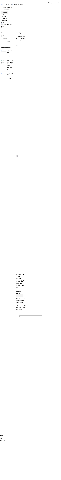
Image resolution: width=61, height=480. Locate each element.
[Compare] (18, 268)
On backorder (6, 41)
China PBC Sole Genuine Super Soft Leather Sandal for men (20, 281)
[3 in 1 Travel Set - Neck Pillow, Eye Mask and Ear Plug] (3, 65)
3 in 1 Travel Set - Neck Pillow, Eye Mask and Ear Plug (10, 64)
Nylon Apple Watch (10, 51)
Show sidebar (22, 36)
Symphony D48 (10, 74)
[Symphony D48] (3, 76)
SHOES (23, 291)
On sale (5, 36)
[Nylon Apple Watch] (3, 54)
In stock (5, 38)
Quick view (22, 268)
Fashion (18, 291)
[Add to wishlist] (18, 271)
